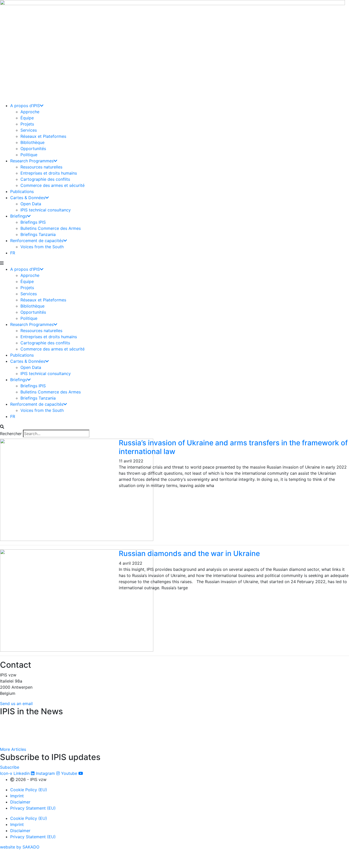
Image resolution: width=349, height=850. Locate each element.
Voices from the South (42, 246)
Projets (27, 124)
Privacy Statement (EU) (33, 808)
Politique (28, 154)
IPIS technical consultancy (45, 209)
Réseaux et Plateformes (43, 136)
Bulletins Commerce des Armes (50, 228)
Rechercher (11, 433)
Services (28, 130)
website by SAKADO (19, 846)
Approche (29, 111)
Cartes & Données (27, 197)
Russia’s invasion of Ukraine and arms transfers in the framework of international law (233, 447)
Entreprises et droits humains (48, 173)
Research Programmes (32, 160)
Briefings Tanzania (38, 234)
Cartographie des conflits (45, 179)
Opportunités (33, 148)
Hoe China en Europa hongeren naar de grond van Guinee (57, 725)
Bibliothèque (32, 142)
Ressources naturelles (41, 166)
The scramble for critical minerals (33, 739)
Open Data (30, 203)
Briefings (18, 216)
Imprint (17, 795)
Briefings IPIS (33, 222)
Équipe (27, 117)
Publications (22, 191)
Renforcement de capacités (36, 240)
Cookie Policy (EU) (28, 789)
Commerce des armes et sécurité (52, 185)
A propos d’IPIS (25, 105)
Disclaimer (20, 801)
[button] (174, 263)
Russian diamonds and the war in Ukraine (190, 553)
